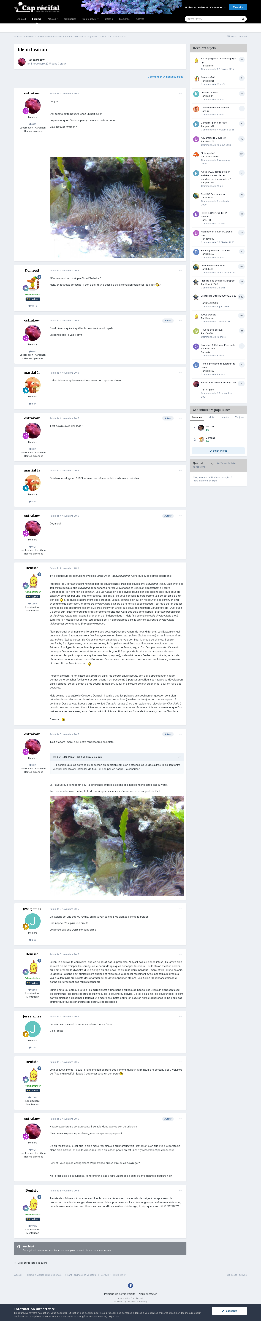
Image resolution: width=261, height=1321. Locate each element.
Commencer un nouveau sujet (165, 76)
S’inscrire (238, 7)
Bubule (209, 197)
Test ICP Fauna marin (213, 194)
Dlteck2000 (211, 284)
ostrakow (38, 59)
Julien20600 (212, 156)
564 (33, 403)
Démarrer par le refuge (214, 122)
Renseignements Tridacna (215, 250)
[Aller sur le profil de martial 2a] (33, 385)
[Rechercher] (243, 19)
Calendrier (70, 18)
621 (34, 124)
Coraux (62, 63)
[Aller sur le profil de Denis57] (196, 252)
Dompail (32, 270)
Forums (36, 18)
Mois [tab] (211, 417)
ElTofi (208, 219)
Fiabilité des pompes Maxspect (218, 280)
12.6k (34, 603)
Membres (124, 18)
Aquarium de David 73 (213, 137)
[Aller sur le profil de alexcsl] (201, 428)
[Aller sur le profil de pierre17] (196, 124)
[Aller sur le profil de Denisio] (33, 580)
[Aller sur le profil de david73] (196, 139)
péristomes (60, 993)
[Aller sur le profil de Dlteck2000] (196, 282)
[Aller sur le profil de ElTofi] (196, 214)
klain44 (209, 95)
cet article (170, 595)
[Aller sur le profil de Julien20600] (196, 155)
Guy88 (209, 333)
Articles (52, 18)
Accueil (21, 18)
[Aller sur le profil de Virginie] (196, 384)
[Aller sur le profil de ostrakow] (22, 62)
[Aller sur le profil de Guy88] (196, 331)
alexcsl (210, 426)
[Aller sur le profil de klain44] (196, 94)
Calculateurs (89, 18)
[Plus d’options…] (180, 93)
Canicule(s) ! (208, 77)
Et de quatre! (208, 153)
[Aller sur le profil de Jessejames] (33, 921)
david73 (209, 141)
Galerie (109, 18)
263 (33, 939)
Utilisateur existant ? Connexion (204, 7)
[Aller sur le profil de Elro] (196, 109)
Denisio (32, 568)
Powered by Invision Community (130, 1301)
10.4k (34, 305)
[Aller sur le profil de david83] (196, 233)
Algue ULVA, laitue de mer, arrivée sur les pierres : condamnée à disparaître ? (216, 175)
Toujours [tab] (239, 417)
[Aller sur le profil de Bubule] (196, 196)
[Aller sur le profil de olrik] (196, 347)
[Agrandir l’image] (158, 284)
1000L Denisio (208, 314)
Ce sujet (229, 18)
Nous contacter (148, 1293)
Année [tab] (225, 417)
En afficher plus (218, 450)
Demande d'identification (215, 107)
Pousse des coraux (211, 329)
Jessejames (32, 909)
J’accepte (230, 1310)
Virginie (209, 389)
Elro (207, 110)
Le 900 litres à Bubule (213, 265)
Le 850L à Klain (209, 92)
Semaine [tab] (197, 417)
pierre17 (209, 126)
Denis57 (209, 253)
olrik (207, 352)
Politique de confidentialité (119, 1293)
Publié (64, 93)
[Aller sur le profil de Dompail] (33, 283)
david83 (209, 238)
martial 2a (32, 373)
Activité (140, 18)
